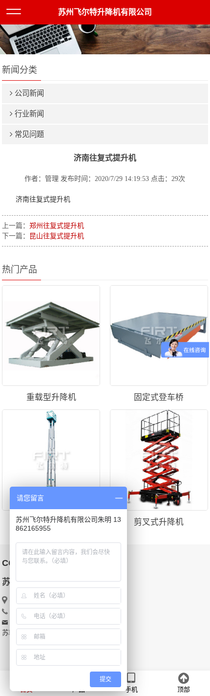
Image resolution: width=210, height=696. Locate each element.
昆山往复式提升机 (56, 236)
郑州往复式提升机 (56, 225)
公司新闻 (29, 93)
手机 (131, 689)
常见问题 (29, 134)
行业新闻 (29, 114)
